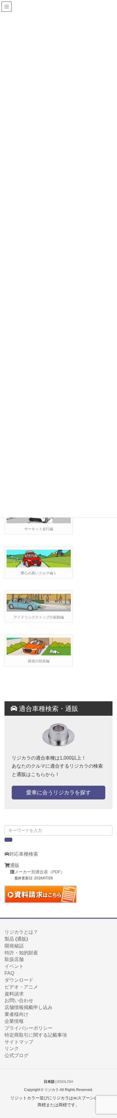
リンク (11, 1048)
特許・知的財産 (21, 952)
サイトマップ (18, 1041)
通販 (15, 865)
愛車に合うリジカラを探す (58, 793)
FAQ (9, 973)
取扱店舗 (14, 959)
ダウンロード (18, 980)
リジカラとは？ (21, 932)
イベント (14, 966)
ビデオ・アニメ (21, 987)
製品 (9, 938)
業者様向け (16, 1014)
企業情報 (14, 1021)
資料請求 (14, 993)
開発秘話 (14, 945)
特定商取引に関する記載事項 (35, 1035)
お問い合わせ (18, 1000)
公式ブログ (16, 1055)
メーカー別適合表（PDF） (39, 872)
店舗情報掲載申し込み (28, 1007)
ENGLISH (65, 1082)
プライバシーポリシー (28, 1028)
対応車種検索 (23, 854)
